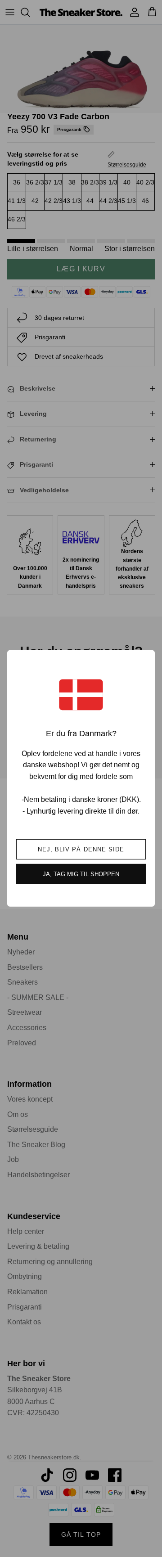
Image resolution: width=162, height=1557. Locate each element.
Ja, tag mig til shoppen (81, 874)
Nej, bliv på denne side (81, 849)
